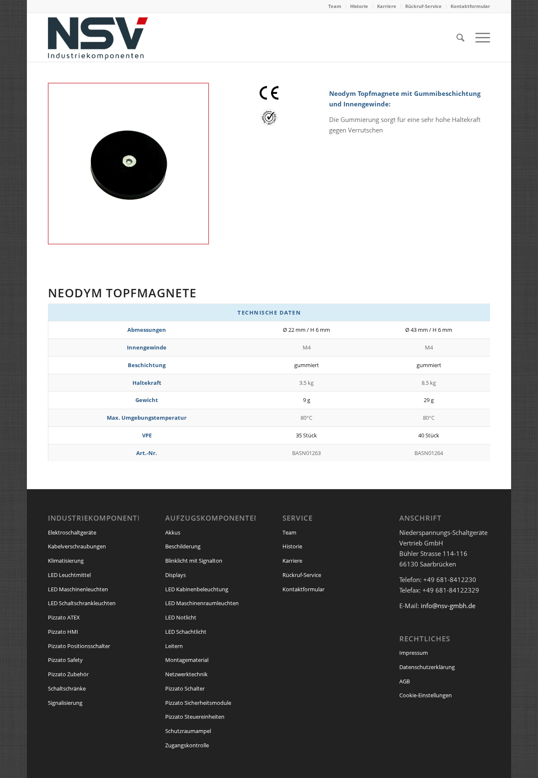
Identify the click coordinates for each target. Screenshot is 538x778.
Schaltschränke (67, 688)
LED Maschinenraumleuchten (202, 603)
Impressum (413, 652)
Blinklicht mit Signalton (193, 560)
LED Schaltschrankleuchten (82, 603)
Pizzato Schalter (185, 688)
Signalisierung (65, 703)
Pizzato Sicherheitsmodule (198, 703)
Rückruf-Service (423, 6)
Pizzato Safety (65, 660)
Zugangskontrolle (187, 745)
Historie (359, 6)
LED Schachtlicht (185, 631)
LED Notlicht (180, 617)
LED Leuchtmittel (69, 575)
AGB (404, 681)
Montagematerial (186, 660)
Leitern (174, 646)
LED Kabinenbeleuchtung (196, 589)
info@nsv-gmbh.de (448, 605)
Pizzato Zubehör (68, 674)
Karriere (386, 6)
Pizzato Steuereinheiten (194, 716)
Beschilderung (182, 546)
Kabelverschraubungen (77, 546)
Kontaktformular (470, 6)
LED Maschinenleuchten (78, 589)
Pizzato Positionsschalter (79, 646)
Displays (175, 575)
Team (334, 6)
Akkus (172, 532)
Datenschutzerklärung (427, 667)
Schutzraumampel (188, 731)
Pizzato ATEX (64, 617)
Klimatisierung (66, 560)
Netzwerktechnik (186, 674)
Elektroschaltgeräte (72, 532)
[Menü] (480, 37)
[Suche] (460, 37)
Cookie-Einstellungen (425, 695)
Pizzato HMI (63, 631)
